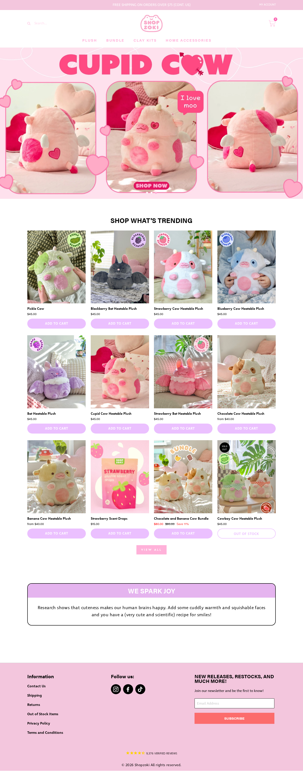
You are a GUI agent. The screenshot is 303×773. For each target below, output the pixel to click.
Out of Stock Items (42, 714)
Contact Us (36, 686)
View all (151, 550)
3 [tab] (156, 193)
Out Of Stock (246, 534)
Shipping (34, 695)
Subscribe (234, 718)
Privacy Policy (38, 723)
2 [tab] (151, 193)
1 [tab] (147, 193)
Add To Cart (56, 323)
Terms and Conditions (45, 732)
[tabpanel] (151, 123)
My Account (267, 5)
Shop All (151, 639)
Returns (33, 704)
